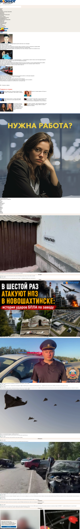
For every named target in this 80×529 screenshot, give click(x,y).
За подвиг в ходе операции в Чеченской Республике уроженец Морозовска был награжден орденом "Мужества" (20, 63)
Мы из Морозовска (3, 49)
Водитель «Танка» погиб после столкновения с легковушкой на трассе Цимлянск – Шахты (14, 383)
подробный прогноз (3, 199)
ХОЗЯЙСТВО (2, 25)
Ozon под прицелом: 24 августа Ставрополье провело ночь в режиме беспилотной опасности (15, 441)
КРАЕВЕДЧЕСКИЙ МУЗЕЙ (5, 14)
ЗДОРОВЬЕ (2, 12)
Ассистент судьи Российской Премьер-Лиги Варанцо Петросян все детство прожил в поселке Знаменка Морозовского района (22, 62)
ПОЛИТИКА (2, 21)
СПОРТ (1, 24)
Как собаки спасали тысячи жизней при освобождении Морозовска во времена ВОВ (15, 47)
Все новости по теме (3, 45)
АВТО (1, 9)
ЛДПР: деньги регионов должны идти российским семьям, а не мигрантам (28, 499)
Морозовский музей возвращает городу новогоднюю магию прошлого (12, 78)
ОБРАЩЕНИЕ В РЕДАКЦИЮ (5, 19)
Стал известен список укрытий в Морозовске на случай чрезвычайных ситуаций (11, 273)
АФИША (1, 10)
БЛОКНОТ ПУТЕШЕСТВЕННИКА (6, 11)
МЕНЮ (1, 8)
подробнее (9, 199)
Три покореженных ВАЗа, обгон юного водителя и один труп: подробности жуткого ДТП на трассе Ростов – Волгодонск (19, 493)
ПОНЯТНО (9, 526)
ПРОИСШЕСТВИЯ (3, 22)
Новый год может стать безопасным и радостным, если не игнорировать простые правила (16, 79)
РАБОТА (6, 28)
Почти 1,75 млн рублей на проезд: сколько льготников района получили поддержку (37, 337)
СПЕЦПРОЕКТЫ (3, 23)
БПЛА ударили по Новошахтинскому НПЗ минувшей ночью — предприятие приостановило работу (38, 385)
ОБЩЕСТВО (2, 20)
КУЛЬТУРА (2, 15)
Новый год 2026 (3, 65)
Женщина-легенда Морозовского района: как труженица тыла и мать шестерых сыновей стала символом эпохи (20, 48)
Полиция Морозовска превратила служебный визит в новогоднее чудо (12, 80)
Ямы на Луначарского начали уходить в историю (61, 385)
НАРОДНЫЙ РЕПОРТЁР (4, 17)
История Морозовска (3, 33)
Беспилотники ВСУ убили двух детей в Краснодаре (9, 499)
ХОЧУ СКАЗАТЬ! (3, 26)
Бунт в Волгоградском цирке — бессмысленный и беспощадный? (11, 385)
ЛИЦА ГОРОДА (3, 16)
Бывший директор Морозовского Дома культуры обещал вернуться (12, 64)
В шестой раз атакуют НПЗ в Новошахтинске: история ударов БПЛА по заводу (13, 337)
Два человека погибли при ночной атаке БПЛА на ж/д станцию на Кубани (12, 437)
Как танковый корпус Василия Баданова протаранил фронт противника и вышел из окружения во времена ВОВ (20, 46)
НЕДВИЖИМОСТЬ (3, 18)
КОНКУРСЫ (2, 13)
